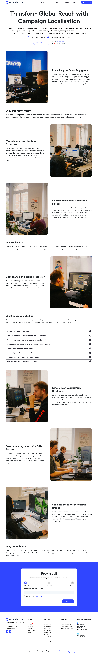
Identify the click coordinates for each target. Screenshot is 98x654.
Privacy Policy (39, 596)
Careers (30, 624)
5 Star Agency (61, 43)
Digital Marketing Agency (67, 624)
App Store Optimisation (50, 641)
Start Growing (64, 622)
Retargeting (47, 628)
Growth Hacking (48, 632)
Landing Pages (47, 630)
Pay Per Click (47, 626)
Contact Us (30, 626)
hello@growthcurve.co (11, 626)
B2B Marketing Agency (66, 626)
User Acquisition (48, 622)
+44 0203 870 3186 (10, 628)
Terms (29, 632)
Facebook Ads (47, 624)
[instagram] (10, 631)
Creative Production (49, 639)
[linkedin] (7, 631)
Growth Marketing (48, 634)
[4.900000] (61, 41)
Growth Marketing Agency (67, 628)
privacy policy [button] (62, 651)
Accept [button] (72, 651)
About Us (30, 622)
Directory (30, 628)
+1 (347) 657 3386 (81, 637)
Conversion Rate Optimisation (51, 637)
